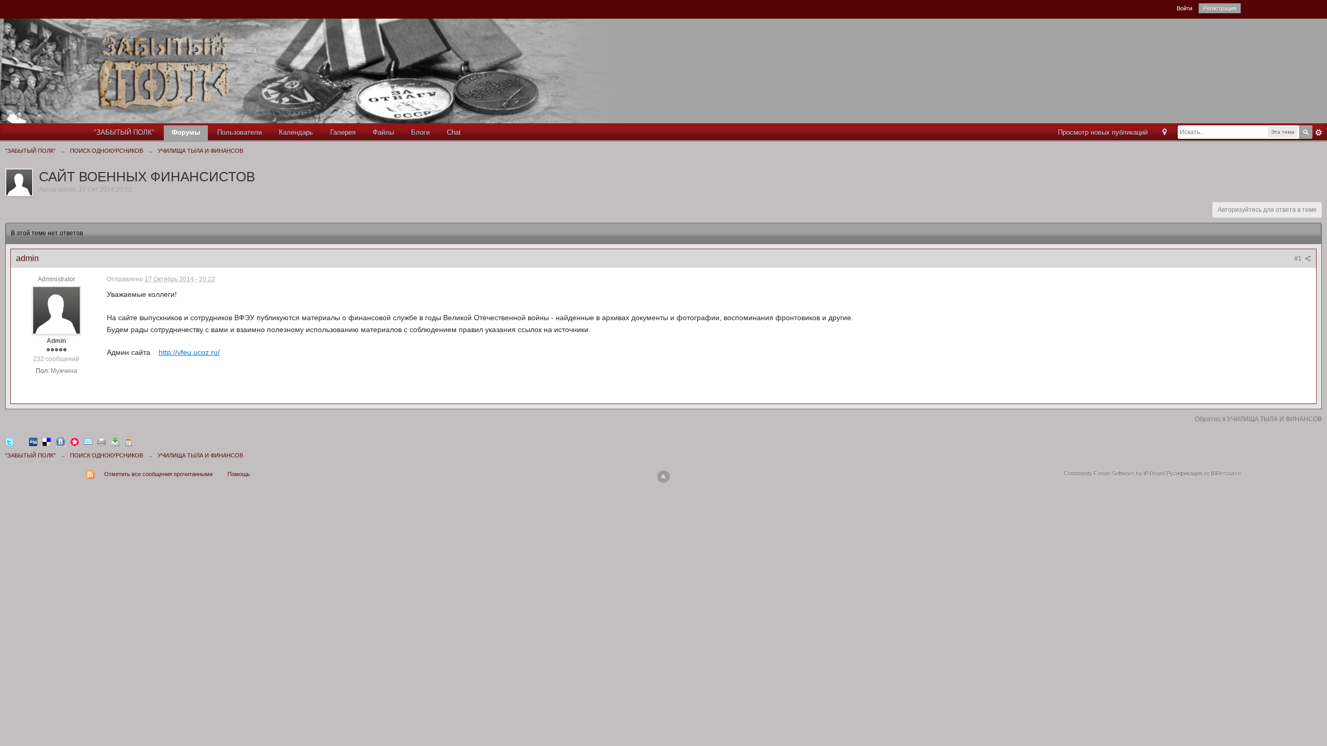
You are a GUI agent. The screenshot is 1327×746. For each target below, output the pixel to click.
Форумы (186, 132)
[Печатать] (101, 442)
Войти (1184, 8)
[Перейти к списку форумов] (327, 70)
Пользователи (239, 132)
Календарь (296, 132)
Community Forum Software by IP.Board (1114, 473)
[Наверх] (663, 476)
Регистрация (1219, 8)
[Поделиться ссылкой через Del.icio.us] (47, 442)
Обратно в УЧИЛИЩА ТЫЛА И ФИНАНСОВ (1258, 419)
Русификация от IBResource (1203, 473)
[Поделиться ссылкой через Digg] (33, 442)
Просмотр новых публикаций (1103, 132)
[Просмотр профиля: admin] (56, 310)
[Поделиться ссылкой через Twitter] (9, 442)
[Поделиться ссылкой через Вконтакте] (60, 442)
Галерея (343, 132)
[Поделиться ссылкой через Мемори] (74, 442)
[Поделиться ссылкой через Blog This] (128, 442)
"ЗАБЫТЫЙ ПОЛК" (124, 132)
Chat (454, 132)
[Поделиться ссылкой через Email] (88, 442)
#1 (1298, 258)
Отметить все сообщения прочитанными (158, 474)
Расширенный (1319, 132)
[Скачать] (115, 442)
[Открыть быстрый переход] (1164, 132)
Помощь (239, 474)
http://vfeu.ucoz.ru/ (189, 352)
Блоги (420, 132)
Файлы (383, 132)
